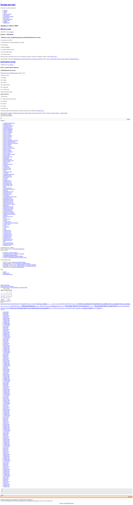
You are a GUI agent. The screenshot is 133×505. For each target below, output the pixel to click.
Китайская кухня (7, 187)
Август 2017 (6, 416)
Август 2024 (6, 338)
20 (3, 296)
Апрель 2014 (6, 466)
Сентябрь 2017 (6, 415)
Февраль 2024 (6, 345)
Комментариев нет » (74, 59)
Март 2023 (5, 359)
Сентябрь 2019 (6, 394)
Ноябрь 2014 (6, 458)
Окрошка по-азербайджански (19, 262)
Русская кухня (6, 219)
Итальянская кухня (7, 184)
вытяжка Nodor (23, 287)
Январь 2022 (6, 370)
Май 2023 (5, 356)
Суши (4, 229)
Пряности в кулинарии (8, 212)
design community (7, 263)
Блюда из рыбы (7, 145)
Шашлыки (119, 306)
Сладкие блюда (7, 221)
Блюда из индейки (7, 135)
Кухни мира (35, 59)
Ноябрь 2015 (6, 443)
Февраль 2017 (6, 424)
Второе (67, 59)
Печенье (49, 306)
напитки (85, 308)
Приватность (30, 499)
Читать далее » (53, 56)
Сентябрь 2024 (6, 337)
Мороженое (6, 205)
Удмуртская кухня (7, 234)
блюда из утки (64, 308)
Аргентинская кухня (8, 125)
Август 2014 (6, 461)
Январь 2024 (6, 346)
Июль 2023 (6, 354)
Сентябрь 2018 (6, 403)
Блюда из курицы (7, 139)
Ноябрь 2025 (6, 322)
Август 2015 (6, 446)
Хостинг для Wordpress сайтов (66, 503)
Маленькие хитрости (8, 200)
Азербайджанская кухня (18, 59)
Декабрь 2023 (6, 348)
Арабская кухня (7, 124)
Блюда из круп (6, 138)
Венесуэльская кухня (8, 160)
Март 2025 (5, 330)
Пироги (54, 306)
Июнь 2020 (6, 384)
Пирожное (59, 306)
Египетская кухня (7, 176)
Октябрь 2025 (6, 323)
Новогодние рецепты (8, 207)
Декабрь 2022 (6, 363)
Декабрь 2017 (6, 411)
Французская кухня (8, 239)
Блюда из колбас (65, 304)
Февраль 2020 (6, 389)
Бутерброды (6, 158)
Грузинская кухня (7, 171)
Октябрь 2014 (6, 459)
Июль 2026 (6, 312)
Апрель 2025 (6, 329)
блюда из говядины (16, 308)
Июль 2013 (6, 477)
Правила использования (11, 499)
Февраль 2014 (6, 469)
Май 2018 (5, 405)
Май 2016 (5, 435)
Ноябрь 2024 (6, 334)
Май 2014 (5, 465)
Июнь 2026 (6, 313)
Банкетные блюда (6, 304)
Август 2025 (6, 325)
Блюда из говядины (8, 131)
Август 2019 (6, 395)
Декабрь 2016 (6, 426)
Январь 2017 (6, 425)
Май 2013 (5, 480)
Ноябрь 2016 (6, 428)
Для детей (5, 173)
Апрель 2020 (6, 386)
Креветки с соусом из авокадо (10, 252)
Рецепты (40, 59)
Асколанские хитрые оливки (10, 255)
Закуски (5, 179)
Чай (4, 241)
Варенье (20, 306)
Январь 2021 (6, 375)
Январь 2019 (6, 401)
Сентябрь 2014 (6, 460)
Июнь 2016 (6, 434)
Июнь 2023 (6, 355)
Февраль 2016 (6, 439)
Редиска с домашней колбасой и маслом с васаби (14, 257)
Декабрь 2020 (6, 376)
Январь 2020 (6, 390)
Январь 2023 (6, 361)
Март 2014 (5, 467)
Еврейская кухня (7, 175)
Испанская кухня (7, 182)
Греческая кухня (7, 169)
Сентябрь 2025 (6, 324)
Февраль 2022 (6, 369)
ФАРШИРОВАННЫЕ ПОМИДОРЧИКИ (13, 256)
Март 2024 (5, 344)
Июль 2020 (6, 383)
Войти (4, 271)
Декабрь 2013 (6, 471)
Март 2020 (5, 388)
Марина (12, 31)
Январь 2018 (6, 410)
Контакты (3, 499)
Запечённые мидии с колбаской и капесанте (13, 253)
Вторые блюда (28, 59)
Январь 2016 (6, 440)
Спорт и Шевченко (14, 287)
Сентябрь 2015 (6, 445)
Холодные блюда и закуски (105, 306)
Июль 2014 (6, 462)
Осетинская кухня (7, 210)
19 (1, 296)
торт (101, 308)
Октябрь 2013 (6, 474)
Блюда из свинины (7, 146)
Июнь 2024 (6, 340)
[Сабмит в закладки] (6, 300)
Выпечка (5, 163)
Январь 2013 (6, 485)
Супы (4, 227)
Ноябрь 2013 (6, 472)
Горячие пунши (7, 168)
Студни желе (91, 306)
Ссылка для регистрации (6, 115)
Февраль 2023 (6, 360)
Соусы (4, 225)
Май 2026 (5, 314)
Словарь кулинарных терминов (10, 222)
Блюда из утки (6, 153)
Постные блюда (71, 306)
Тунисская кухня (7, 231)
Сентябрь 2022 (6, 365)
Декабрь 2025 (6, 320)
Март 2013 (5, 482)
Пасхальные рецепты (8, 211)
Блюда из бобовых (7, 130)
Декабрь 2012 (6, 486)
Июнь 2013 (6, 479)
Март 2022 (5, 368)
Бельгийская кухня (7, 128)
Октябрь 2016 (6, 429)
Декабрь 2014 (6, 456)
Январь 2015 (6, 455)
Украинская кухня (7, 236)
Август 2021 (6, 371)
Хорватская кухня (7, 240)
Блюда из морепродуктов (9, 141)
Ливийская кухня (7, 197)
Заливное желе (6, 180)
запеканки (77, 308)
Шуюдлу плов (6, 29)
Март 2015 (5, 453)
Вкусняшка (6, 264)
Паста (45, 306)
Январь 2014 (6, 470)
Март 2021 (5, 373)
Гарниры (5, 165)
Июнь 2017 (6, 419)
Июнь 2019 (6, 398)
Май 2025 (5, 328)
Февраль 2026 (6, 318)
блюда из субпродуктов (55, 308)
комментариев (7, 274)
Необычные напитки (8, 206)
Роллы (4, 217)
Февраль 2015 (6, 454)
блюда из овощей (42, 308)
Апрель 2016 (6, 436)
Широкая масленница (8, 244)
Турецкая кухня (7, 232)
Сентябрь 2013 (6, 475)
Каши (4, 186)
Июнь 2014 (6, 464)
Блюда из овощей (7, 144)
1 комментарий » (64, 113)
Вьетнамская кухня (7, 164)
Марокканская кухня (8, 201)
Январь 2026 (6, 319)
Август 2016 (6, 431)
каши (81, 308)
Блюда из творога (7, 150)
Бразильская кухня (7, 156)
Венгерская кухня (7, 159)
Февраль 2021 (6, 374)
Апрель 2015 (6, 451)
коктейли (5, 190)
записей (6, 273)
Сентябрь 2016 (6, 430)
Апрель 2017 (6, 421)
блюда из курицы (51, 113)
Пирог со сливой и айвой (18, 267)
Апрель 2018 (6, 406)
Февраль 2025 (6, 332)
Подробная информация (18, 248)
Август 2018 (6, 404)
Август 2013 (6, 476)
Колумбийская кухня (8, 191)
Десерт (41, 306)
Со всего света (6, 224)
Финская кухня (7, 237)
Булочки (9, 306)
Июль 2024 (6, 339)
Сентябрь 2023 (6, 351)
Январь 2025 (6, 333)
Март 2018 (5, 408)
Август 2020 (6, 381)
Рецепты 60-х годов (8, 216)
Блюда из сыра (6, 149)
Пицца (63, 306)
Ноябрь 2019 (6, 393)
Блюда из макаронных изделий (10, 140)
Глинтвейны (6, 166)
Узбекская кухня (7, 235)
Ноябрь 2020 (6, 378)
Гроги (4, 170)
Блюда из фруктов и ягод (9, 154)
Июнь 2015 (6, 449)
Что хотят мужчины (8, 242)
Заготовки (5, 177)
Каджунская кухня (7, 185)
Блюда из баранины (51, 59)
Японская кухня (7, 245)
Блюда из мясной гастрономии (10, 143)
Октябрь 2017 (6, 414)
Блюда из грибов (7, 133)
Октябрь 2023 (6, 350)
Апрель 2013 (6, 481)
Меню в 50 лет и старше (9, 204)
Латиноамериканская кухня (9, 196)
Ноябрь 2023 (6, 349)
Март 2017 (5, 423)
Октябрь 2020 (6, 379)
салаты (90, 308)
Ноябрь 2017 (6, 413)
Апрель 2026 (6, 315)
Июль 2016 (6, 433)
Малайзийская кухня (8, 199)
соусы (94, 308)
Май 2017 (5, 420)
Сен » (8, 299)
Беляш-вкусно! (8, 4)
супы (98, 308)
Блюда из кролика (7, 136)
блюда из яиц (71, 308)
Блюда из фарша (124, 304)
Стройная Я (6, 226)
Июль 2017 (6, 418)
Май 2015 (5, 450)
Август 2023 (6, 353)
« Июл (2, 299)
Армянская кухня (7, 126)
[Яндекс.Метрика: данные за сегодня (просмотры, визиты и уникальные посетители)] (5, 285)
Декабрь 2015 (6, 441)
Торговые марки (22, 499)
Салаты (5, 220)
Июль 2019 (6, 396)
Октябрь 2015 (6, 444)
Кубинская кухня (7, 194)
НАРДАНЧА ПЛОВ (8, 62)
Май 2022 (5, 366)
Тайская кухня (6, 230)
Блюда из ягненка (61, 59)
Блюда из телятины (7, 151)
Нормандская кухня (8, 209)
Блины (13, 304)
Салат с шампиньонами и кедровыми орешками (24, 264)
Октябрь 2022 (6, 364)
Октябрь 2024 (6, 335)
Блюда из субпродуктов (8, 148)
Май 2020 (5, 385)
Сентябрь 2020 (6, 380)
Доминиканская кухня (8, 174)
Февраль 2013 (6, 484)
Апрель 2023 (6, 358)
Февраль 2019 (6, 400)
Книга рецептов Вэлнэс (9, 189)
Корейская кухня (7, 192)
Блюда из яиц (6, 155)
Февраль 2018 (6, 409)
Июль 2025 (6, 327)
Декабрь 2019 (6, 391)
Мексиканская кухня (8, 202)
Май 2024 (5, 342)
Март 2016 (5, 438)
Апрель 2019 (6, 399)
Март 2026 (5, 317)
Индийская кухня (7, 181)
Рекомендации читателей (9, 214)
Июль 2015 (6, 448)
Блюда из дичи (6, 134)
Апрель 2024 (6, 343)
